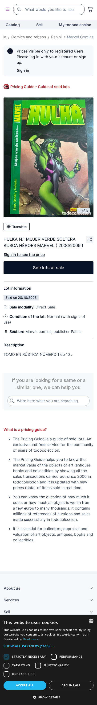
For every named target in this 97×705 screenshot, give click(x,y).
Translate (19, 227)
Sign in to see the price (24, 254)
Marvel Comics (80, 37)
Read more (30, 639)
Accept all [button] (25, 685)
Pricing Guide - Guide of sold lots (40, 86)
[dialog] (48, 660)
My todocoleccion (75, 24)
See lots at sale (48, 267)
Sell (39, 24)
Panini (56, 37)
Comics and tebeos (28, 37)
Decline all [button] (71, 685)
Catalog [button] (13, 24)
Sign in (23, 70)
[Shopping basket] (90, 9)
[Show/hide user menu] (6, 9)
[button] (48, 646)
